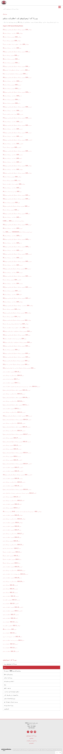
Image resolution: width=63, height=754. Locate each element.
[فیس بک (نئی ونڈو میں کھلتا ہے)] (28, 732)
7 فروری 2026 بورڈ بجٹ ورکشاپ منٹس (13, 114)
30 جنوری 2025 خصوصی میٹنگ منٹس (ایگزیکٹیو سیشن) (17, 261)
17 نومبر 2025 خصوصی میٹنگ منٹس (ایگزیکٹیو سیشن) (17, 132)
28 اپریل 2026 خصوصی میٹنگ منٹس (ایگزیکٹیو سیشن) (17, 77)
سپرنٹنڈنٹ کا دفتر (9, 698)
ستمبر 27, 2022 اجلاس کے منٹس (11, 614)
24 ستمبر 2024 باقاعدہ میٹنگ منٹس (13, 283)
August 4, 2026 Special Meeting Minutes (13, 26)
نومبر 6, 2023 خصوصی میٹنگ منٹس (12, 456)
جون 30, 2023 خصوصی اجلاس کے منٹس (12, 526)
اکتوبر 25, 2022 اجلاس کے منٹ (11, 603)
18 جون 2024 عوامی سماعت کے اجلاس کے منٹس (14, 338)
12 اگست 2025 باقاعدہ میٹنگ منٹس (12, 162)
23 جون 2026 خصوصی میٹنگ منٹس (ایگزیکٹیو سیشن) (16, 51)
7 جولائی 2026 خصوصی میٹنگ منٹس (12, 40)
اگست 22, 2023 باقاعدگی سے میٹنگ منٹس (14, 500)
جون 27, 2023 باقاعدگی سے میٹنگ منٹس (13, 533)
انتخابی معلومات (9, 681)
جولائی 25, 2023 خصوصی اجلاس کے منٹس (13, 515)
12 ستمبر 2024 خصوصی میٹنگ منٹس (12, 290)
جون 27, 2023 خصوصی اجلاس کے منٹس (12, 530)
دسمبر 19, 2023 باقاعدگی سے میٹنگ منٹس (14, 430)
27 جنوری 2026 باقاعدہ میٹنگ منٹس (13, 121)
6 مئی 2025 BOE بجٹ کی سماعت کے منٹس (13, 220)
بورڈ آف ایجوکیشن (11, 9)
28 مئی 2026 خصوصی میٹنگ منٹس (11, 59)
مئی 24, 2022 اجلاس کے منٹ (10, 633)
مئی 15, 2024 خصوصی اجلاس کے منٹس (12, 371)
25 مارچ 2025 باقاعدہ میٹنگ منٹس (12, 235)
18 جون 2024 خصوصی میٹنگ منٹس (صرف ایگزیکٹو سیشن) (17, 342)
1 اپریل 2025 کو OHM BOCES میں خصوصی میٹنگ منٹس (17, 232)
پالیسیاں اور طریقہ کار (11, 695)
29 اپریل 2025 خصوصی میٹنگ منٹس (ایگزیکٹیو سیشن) (17, 224)
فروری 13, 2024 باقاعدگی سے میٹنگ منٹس (14, 412)
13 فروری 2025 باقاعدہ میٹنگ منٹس (13, 250)
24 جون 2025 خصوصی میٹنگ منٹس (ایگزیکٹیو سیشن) (16, 195)
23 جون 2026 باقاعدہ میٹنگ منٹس (12, 48)
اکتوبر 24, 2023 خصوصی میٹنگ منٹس (12, 460)
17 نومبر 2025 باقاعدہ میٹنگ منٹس (13, 136)
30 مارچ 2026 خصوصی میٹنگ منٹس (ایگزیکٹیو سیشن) (17, 92)
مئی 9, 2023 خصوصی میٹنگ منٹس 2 (12, 563)
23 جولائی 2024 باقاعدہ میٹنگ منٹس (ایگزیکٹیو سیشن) (18, 305)
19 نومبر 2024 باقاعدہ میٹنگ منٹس (13, 272)
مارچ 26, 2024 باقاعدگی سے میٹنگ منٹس (14, 401)
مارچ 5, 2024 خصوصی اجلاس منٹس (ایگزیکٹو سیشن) (16, 404)
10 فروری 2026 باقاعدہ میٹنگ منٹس (13, 110)
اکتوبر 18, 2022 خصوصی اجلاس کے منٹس (13, 607)
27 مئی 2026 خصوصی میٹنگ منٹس (11, 62)
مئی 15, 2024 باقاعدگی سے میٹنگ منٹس (13, 375)
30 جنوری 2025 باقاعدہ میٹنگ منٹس (13, 257)
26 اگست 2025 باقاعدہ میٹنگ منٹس (12, 158)
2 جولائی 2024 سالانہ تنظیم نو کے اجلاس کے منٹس (16, 327)
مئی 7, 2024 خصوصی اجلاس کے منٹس (12, 382)
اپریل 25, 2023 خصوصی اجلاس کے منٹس (13, 566)
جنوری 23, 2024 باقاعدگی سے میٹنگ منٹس (14, 423)
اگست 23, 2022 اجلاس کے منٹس (10, 618)
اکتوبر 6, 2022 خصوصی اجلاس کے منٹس (13, 610)
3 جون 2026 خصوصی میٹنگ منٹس (11, 55)
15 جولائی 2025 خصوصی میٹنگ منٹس (12, 176)
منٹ (5, 667)
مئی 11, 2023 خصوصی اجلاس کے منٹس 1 (12, 552)
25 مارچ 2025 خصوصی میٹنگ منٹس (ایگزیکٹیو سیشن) (17, 239)
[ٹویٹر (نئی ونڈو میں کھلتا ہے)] (31, 732)
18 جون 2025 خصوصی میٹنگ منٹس (11, 202)
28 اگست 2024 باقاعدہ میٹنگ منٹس (12, 294)
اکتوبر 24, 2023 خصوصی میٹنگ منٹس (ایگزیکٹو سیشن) (17, 463)
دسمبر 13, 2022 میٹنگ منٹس (10, 592)
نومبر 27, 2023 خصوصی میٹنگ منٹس (12, 438)
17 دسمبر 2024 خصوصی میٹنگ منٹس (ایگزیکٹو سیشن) (17, 268)
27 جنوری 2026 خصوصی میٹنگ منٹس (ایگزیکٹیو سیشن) (17, 117)
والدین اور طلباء (31, 740)
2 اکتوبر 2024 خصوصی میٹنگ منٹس (12, 279)
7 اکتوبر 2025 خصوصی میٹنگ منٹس (12, 147)
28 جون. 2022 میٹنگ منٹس (9, 629)
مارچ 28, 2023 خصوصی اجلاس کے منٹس (12, 577)
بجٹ (5, 684)
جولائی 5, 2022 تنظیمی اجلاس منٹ (11, 625)
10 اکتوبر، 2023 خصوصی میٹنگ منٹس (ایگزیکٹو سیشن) (17, 474)
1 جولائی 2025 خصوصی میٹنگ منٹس (12, 180)
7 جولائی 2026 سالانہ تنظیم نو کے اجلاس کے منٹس (16, 44)
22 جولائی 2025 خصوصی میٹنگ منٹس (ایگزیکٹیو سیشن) (17, 165)
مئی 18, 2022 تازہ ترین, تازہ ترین (12, 636)
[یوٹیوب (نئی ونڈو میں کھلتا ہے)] (35, 732)
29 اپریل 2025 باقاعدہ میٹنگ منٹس (13, 228)
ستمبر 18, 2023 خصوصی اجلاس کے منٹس (13, 485)
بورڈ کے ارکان (8, 677)
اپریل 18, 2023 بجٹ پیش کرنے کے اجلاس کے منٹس (15, 574)
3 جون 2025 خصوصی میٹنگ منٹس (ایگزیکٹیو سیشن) (16, 206)
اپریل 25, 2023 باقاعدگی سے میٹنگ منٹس (14, 570)
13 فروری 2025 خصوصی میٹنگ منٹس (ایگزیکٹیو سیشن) (17, 254)
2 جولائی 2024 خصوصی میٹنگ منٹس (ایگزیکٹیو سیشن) (17, 320)
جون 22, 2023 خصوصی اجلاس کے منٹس (12, 537)
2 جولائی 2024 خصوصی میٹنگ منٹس (12, 316)
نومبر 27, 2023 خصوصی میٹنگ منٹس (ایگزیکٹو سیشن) (17, 434)
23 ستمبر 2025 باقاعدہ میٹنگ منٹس (13, 154)
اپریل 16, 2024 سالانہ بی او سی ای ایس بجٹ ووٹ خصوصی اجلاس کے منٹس (21, 386)
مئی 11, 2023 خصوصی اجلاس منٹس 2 (11, 555)
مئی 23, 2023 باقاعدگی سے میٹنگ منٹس (13, 544)
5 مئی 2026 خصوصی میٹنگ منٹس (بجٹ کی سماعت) (15, 73)
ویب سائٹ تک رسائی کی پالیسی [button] (20, 749)
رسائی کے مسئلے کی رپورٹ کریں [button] (54, 749)
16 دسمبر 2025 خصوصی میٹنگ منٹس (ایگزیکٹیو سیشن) (17, 125)
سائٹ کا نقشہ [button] (42, 749)
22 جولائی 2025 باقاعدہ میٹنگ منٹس (13, 169)
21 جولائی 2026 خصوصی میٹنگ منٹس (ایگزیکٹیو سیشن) (17, 29)
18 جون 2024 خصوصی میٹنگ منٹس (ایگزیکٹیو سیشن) (16, 335)
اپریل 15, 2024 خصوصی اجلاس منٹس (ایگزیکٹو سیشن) (17, 390)
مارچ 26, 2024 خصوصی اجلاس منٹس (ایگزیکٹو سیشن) (16, 397)
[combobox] (58, 752)
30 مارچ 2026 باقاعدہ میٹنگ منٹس (12, 95)
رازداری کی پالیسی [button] (33, 749)
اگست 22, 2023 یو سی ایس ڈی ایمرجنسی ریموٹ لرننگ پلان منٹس (20, 493)
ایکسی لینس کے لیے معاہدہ (11, 691)
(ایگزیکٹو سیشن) (7, 441)
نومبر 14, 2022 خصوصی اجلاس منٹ (11, 599)
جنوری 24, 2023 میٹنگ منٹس (10, 588)
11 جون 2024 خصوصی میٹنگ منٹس (11, 349)
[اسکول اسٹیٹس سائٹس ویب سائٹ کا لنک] (6, 750)
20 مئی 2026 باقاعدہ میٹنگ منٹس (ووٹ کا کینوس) (16, 70)
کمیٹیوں (6, 708)
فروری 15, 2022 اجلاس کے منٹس (11, 651)
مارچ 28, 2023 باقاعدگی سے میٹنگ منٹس (14, 581)
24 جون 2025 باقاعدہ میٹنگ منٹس (12, 187)
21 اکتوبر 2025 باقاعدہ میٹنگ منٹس (13, 143)
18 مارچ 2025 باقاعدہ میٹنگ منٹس (12, 243)
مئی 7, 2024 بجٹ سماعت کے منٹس (11, 379)
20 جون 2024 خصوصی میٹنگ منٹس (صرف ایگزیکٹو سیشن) (17, 331)
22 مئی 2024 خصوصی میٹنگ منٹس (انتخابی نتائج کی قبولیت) (19, 368)
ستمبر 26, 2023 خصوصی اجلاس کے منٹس (13, 478)
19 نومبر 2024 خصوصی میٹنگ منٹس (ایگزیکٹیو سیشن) (17, 276)
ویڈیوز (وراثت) (15, 674)
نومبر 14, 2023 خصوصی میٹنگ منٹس (12, 449)
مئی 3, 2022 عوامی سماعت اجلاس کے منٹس (13, 640)
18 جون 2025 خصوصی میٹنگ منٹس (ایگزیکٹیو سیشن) (16, 198)
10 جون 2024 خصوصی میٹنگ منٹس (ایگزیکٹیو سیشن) (16, 357)
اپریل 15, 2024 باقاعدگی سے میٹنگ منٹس (14, 393)
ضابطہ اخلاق (14, 688)
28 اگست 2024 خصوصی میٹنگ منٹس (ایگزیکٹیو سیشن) (17, 298)
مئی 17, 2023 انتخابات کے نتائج (12, 548)
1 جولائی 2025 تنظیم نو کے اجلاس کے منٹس (14, 184)
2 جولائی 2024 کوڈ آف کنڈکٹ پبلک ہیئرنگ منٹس (16, 324)
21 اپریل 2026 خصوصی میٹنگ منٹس (12, 84)
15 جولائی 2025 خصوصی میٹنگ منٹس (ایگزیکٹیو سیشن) (17, 173)
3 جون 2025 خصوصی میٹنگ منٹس (11, 209)
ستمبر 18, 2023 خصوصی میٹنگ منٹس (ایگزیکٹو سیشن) (17, 489)
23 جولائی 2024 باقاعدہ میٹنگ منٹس (13, 301)
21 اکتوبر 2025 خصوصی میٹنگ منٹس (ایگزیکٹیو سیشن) (17, 140)
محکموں (31, 738)
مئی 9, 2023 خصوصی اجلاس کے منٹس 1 (12, 559)
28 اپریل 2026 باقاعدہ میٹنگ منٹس (13, 81)
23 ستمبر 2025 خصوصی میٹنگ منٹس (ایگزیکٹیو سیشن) (17, 151)
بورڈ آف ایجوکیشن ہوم (10, 664)
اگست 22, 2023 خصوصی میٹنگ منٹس (12, 496)
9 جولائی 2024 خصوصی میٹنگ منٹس (12, 309)
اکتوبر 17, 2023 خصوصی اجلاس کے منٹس (13, 467)
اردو (57, 752)
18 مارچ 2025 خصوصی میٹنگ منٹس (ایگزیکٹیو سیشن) (17, 246)
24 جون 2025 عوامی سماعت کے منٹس (12, 191)
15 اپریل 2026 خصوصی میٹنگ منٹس (12, 88)
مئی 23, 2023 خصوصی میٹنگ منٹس (11, 541)
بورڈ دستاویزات (15, 705)
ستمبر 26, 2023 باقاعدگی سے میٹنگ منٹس (14, 482)
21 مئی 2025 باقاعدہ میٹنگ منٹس (12, 217)
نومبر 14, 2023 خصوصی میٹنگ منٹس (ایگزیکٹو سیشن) (17, 452)
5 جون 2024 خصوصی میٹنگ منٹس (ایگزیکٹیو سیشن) (16, 360)
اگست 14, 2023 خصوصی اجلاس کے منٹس (12, 504)
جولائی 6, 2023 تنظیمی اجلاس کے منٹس (13, 522)
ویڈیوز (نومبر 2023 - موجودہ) (12, 671)
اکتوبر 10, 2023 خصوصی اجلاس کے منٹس (13, 471)
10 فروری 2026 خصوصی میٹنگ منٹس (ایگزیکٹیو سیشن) (17, 106)
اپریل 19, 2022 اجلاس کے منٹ (10, 644)
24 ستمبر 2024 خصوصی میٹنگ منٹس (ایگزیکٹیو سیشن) (17, 287)
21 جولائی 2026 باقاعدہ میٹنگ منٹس (13, 33)
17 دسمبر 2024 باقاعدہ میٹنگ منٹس (13, 265)
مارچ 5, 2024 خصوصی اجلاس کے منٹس (12, 408)
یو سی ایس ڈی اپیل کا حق (11, 702)
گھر (4, 9)
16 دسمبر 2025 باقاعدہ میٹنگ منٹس (13, 129)
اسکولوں (31, 743)
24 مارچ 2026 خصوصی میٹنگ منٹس (12, 99)
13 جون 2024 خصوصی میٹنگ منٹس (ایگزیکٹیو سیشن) (16, 346)
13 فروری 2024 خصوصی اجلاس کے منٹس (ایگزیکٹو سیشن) (17, 415)
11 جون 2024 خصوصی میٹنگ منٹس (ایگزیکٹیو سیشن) (16, 353)
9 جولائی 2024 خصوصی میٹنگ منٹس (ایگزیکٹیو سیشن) (17, 312)
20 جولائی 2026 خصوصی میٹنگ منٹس (12, 37)
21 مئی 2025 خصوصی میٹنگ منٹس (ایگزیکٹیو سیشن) (16, 213)
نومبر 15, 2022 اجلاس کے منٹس (11, 596)
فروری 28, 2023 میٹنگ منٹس (10, 585)
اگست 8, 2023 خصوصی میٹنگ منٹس (11, 507)
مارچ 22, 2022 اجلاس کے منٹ (10, 647)
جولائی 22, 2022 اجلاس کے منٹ (10, 621)
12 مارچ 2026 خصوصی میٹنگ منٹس (12, 103)
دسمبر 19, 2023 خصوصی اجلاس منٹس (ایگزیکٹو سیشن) (17, 427)
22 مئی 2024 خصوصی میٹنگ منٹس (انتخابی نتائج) (16, 364)
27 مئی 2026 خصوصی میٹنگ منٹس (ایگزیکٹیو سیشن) (16, 66)
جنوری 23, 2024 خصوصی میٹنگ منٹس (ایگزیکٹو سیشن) (17, 419)
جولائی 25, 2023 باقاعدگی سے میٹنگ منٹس (14, 518)
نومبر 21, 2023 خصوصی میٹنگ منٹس (21, 441)
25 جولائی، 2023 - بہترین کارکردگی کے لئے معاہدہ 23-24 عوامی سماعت (22, 511)
